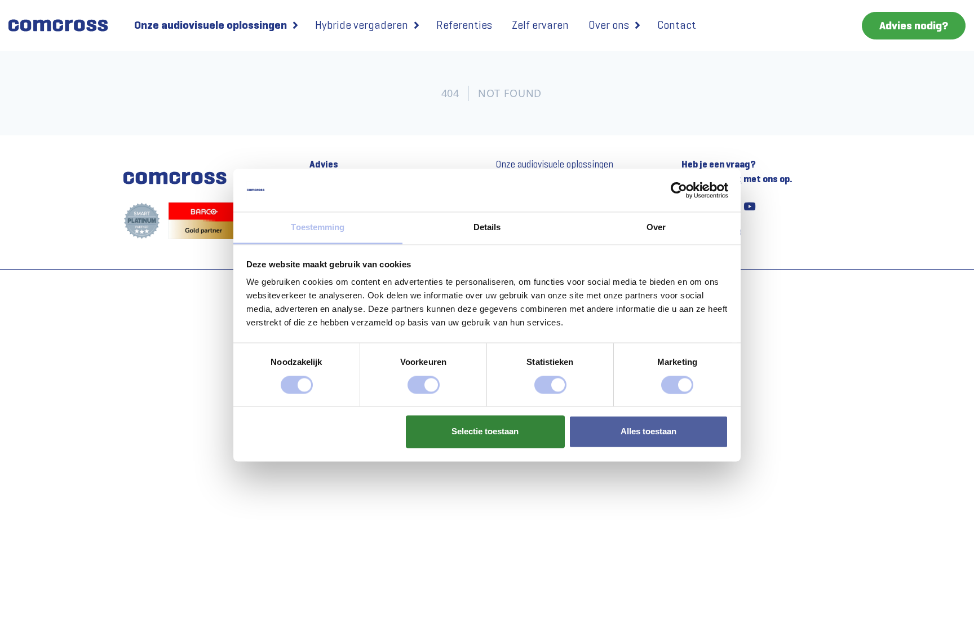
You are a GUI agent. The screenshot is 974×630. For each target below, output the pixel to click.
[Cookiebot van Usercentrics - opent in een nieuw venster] (679, 190)
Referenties (464, 25)
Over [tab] (656, 227)
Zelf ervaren (540, 25)
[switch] (424, 385)
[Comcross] (62, 25)
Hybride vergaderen (361, 25)
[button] (295, 25)
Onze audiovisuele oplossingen (210, 25)
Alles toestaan (648, 432)
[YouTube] (749, 206)
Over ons (608, 25)
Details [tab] (487, 227)
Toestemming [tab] (317, 227)
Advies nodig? (913, 26)
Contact (676, 25)
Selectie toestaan (485, 432)
